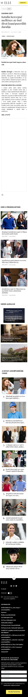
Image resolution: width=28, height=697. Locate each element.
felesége (24, 74)
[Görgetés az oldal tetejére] (14, 578)
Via (2, 194)
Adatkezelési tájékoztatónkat (12, 685)
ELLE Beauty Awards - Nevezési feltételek (10, 625)
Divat (9, 8)
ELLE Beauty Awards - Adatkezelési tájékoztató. (12, 628)
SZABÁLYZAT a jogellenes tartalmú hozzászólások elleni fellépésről (13, 631)
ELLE (20, 32)
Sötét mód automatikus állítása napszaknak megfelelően (11, 597)
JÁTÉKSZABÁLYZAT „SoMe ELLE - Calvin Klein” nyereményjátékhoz (12, 641)
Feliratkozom (14, 692)
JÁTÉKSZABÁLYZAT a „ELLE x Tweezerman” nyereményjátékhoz (11, 648)
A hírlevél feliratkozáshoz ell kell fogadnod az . (14, 684)
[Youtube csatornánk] (16, 585)
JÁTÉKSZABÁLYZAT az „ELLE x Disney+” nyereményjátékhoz (10, 608)
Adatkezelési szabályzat (7, 622)
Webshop (23, 2)
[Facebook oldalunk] (11, 586)
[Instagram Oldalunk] (13, 586)
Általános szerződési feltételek (8, 615)
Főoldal (4, 8)
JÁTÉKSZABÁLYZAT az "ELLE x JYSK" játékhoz (12, 644)
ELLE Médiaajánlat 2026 (7, 617)
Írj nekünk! (3, 589)
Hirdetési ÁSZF (4, 651)
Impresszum (3, 612)
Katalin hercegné (10, 36)
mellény (3, 36)
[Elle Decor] (8, 2)
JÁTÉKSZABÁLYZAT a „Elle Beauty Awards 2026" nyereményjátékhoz (13, 636)
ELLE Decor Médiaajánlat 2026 (8, 620)
